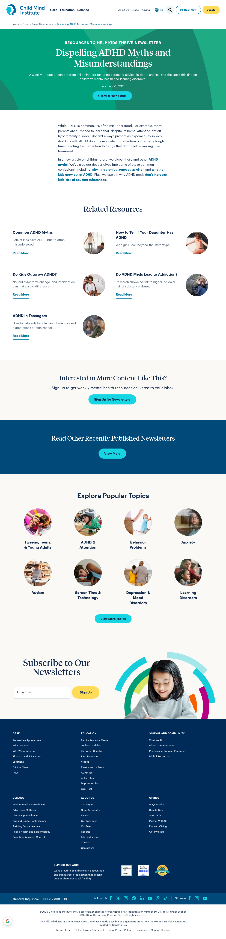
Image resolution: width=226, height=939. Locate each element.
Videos (85, 761)
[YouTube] (150, 898)
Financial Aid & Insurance (27, 756)
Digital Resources (159, 756)
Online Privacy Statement (89, 930)
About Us (123, 9)
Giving (146, 9)
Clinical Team (21, 767)
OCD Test (86, 788)
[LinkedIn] (142, 898)
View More (112, 453)
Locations (18, 761)
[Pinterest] (134, 898)
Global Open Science (25, 815)
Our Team (86, 826)
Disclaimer (141, 930)
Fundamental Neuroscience (29, 804)
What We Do (156, 740)
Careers (85, 842)
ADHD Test (87, 772)
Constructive (119, 924)
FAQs (16, 772)
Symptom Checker (92, 751)
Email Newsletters (42, 24)
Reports (85, 831)
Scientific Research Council (29, 837)
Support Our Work (66, 865)
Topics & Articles (91, 745)
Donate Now (156, 810)
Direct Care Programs (161, 745)
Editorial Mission (90, 837)
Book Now (190, 9)
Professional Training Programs (167, 751)
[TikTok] (165, 898)
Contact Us (87, 847)
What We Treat (21, 745)
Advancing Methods (24, 810)
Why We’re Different (24, 751)
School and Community (167, 733)
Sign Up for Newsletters (112, 95)
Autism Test (88, 778)
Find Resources (90, 756)
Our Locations (89, 821)
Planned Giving (158, 826)
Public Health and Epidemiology (31, 831)
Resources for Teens (92, 767)
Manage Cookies (160, 930)
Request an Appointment (27, 740)
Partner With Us (158, 821)
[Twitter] (118, 898)
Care (53, 9)
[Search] (170, 10)
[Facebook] (111, 898)
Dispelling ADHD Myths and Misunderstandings (84, 24)
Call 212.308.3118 (55, 899)
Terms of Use (63, 930)
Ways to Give (20, 24)
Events (85, 815)
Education (67, 9)
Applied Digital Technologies (29, 821)
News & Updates (90, 810)
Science (83, 9)
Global (135, 9)
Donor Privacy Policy (119, 930)
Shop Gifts (155, 815)
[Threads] (158, 898)
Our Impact (87, 804)
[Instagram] (126, 898)
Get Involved (156, 831)
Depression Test (90, 783)
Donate (211, 9)
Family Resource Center (95, 740)
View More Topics (113, 618)
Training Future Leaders (26, 826)
